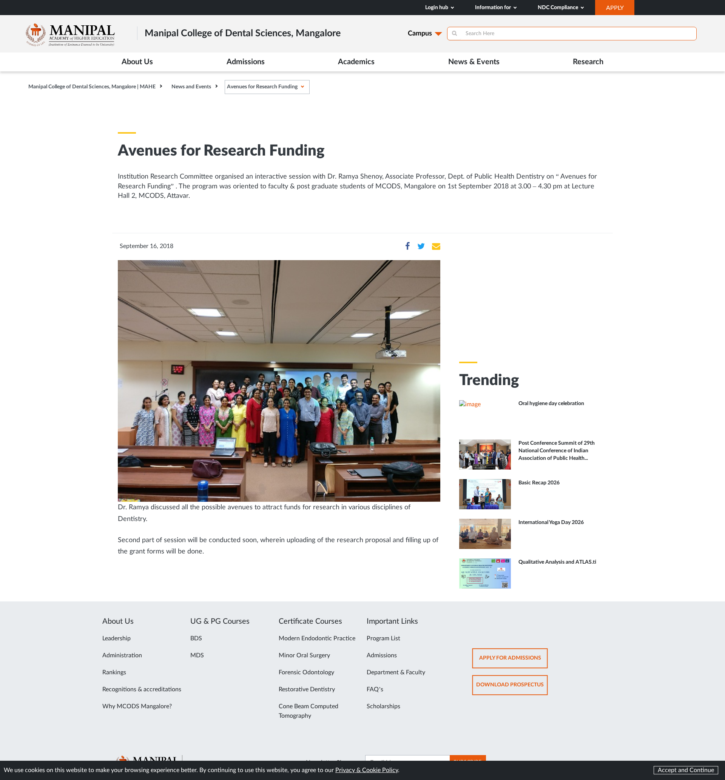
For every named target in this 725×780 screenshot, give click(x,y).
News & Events (474, 62)
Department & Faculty (396, 672)
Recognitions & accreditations (141, 689)
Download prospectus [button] (512, 688)
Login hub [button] (437, 7)
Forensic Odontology (306, 672)
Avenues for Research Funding (262, 86)
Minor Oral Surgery (304, 655)
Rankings (114, 672)
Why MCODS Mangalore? (137, 706)
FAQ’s (375, 689)
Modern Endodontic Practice (317, 638)
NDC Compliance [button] (558, 7)
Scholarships (383, 706)
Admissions (382, 655)
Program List (383, 638)
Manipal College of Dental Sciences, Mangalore (243, 33)
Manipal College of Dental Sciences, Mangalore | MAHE (92, 86)
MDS (197, 655)
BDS (196, 638)
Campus (420, 33)
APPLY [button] (620, 10)
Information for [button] (493, 7)
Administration (122, 655)
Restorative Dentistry (307, 689)
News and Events (191, 86)
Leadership (116, 638)
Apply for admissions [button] (513, 661)
